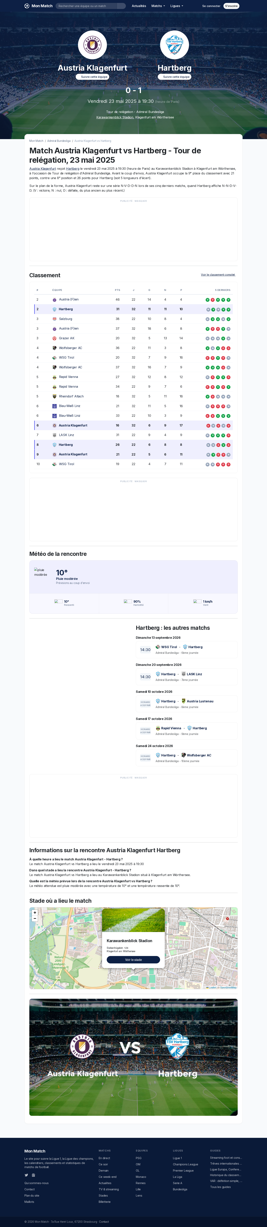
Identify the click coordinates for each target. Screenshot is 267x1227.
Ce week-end (107, 1176)
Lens (139, 1195)
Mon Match (36, 140)
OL (138, 1170)
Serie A (177, 1183)
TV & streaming (109, 1189)
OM (138, 1164)
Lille (138, 1189)
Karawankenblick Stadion (114, 117)
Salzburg (65, 319)
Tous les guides (220, 1187)
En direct (104, 1158)
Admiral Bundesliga (58, 140)
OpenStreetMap (228, 987)
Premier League (183, 1170)
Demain (103, 1170)
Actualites (105, 1183)
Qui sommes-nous (36, 1183)
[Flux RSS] (40, 1174)
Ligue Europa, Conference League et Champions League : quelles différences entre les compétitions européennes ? (226, 1169)
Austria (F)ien (69, 299)
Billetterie (105, 1201)
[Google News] (33, 1175)
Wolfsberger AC (70, 348)
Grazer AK (67, 338)
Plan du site (31, 1195)
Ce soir (103, 1164)
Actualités (139, 6)
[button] (162, 911)
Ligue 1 (177, 1158)
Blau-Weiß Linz (70, 406)
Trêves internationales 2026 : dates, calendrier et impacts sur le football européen (226, 1163)
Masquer (141, 201)
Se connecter (211, 6)
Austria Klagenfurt (42, 169)
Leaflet (212, 987)
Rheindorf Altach (71, 396)
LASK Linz (66, 435)
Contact (29, 1189)
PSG (139, 1158)
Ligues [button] (175, 6)
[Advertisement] (133, 231)
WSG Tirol (66, 357)
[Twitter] (26, 1175)
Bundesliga (180, 1189)
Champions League (185, 1164)
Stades (103, 1195)
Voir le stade (133, 959)
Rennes (141, 1183)
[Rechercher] (121, 6)
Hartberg (72, 169)
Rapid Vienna (68, 377)
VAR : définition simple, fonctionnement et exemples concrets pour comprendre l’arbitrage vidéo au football (226, 1181)
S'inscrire (231, 6)
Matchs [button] (157, 6)
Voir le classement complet (218, 274)
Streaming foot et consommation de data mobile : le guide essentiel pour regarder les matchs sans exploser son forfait (226, 1157)
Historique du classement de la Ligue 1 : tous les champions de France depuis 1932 (226, 1175)
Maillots (29, 1201)
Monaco (141, 1176)
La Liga (177, 1176)
